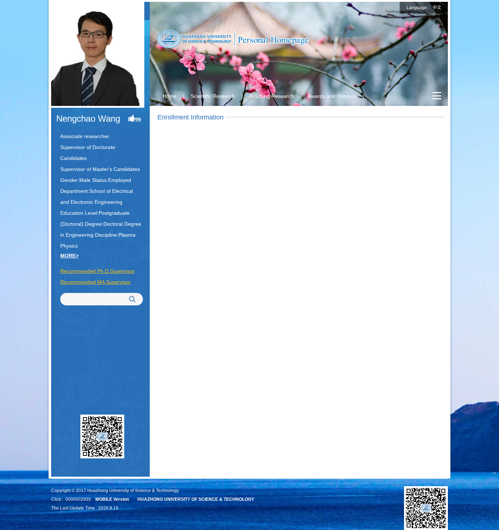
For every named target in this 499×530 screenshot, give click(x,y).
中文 (437, 7)
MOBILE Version (112, 499)
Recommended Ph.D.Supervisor (97, 271)
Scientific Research (213, 96)
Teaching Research (271, 96)
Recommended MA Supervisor (95, 282)
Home (169, 96)
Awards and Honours (332, 96)
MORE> (69, 256)
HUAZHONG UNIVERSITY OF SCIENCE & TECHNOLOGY (195, 499)
